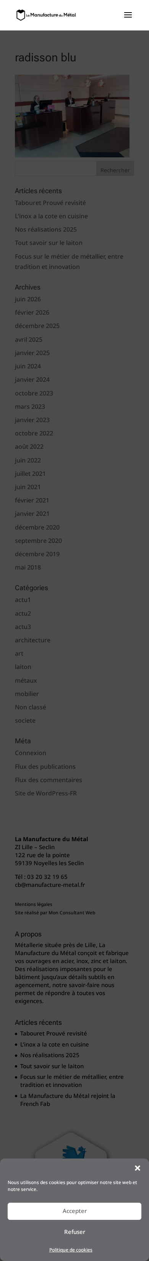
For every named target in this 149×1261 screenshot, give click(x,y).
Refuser (74, 1232)
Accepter (75, 1211)
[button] (137, 1168)
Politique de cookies (70, 1250)
